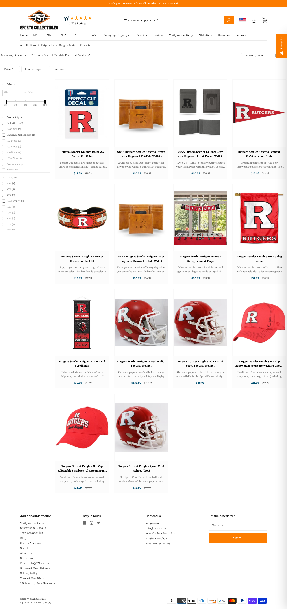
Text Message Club (31, 533)
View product (80, 117)
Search (24, 548)
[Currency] (242, 20)
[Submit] (229, 20)
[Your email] (238, 526)
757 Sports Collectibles (36, 599)
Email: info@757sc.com (34, 563)
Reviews (158, 35)
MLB (50, 35)
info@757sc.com (156, 528)
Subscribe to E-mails (33, 528)
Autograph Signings (116, 35)
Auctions (142, 35)
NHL (78, 35)
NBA (64, 35)
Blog (23, 538)
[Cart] (264, 20)
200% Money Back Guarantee (38, 583)
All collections (28, 45)
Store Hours (27, 558)
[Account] (254, 21)
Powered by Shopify (43, 603)
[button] (252, 55)
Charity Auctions (30, 543)
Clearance (224, 35)
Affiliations (205, 35)
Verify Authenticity (181, 35)
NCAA (92, 35)
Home (24, 35)
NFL (36, 35)
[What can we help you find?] (178, 20)
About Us (26, 553)
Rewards (240, 35)
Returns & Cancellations (35, 568)
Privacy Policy (28, 573)
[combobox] (178, 20)
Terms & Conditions (32, 578)
